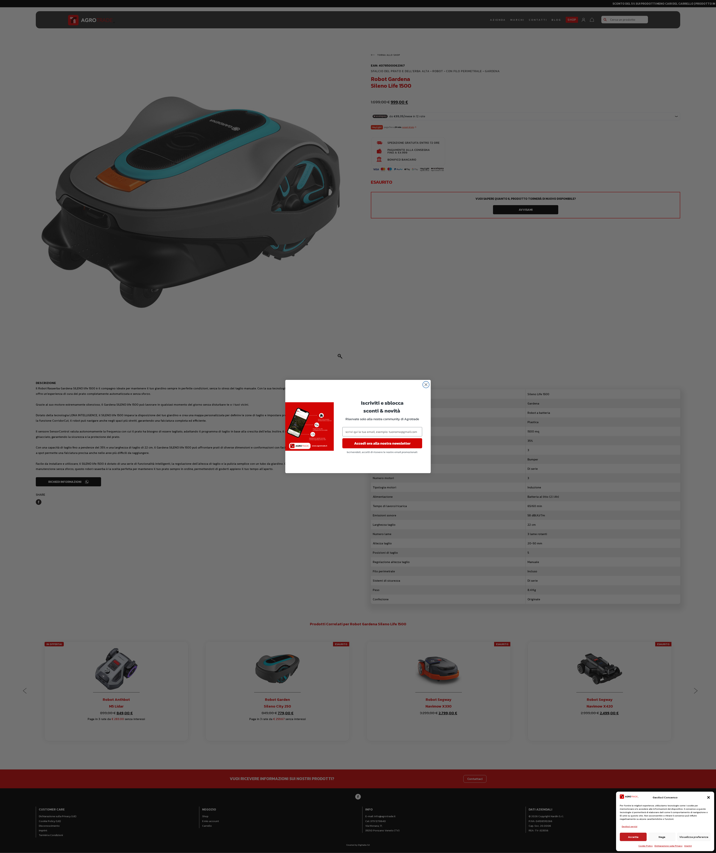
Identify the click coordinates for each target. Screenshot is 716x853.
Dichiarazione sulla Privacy (668, 846)
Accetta (633, 837)
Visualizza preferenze (693, 837)
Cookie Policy (645, 846)
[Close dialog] (426, 384)
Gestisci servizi (629, 826)
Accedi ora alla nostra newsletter (382, 443)
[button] (708, 797)
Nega (662, 837)
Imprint (688, 846)
